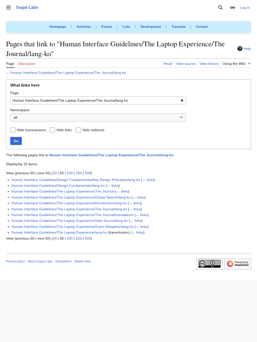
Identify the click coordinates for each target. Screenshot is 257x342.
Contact (202, 27)
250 (79, 173)
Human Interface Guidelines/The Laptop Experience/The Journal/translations (73, 215)
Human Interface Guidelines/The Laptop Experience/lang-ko (59, 232)
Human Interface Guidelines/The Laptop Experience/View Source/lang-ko (70, 221)
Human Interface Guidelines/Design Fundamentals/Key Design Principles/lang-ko (76, 180)
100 (70, 173)
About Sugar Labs (40, 261)
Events (106, 27)
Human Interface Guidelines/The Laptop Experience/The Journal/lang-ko (68, 73)
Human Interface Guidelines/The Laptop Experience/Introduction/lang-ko (69, 203)
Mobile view (83, 261)
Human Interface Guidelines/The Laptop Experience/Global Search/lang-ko (71, 197)
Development (151, 27)
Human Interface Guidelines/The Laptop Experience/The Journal (63, 191)
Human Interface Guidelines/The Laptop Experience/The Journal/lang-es (69, 209)
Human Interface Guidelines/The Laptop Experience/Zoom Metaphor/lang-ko (73, 227)
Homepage (57, 27)
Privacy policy (15, 261)
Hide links (64, 130)
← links (148, 180)
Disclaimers (63, 261)
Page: (15, 93)
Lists (126, 27)
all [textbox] (15, 117)
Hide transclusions (31, 130)
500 (88, 173)
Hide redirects (93, 130)
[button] (8, 7)
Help (247, 49)
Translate (178, 27)
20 (55, 173)
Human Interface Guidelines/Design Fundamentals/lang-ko (58, 186)
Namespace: (20, 110)
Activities (84, 27)
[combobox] (98, 100)
